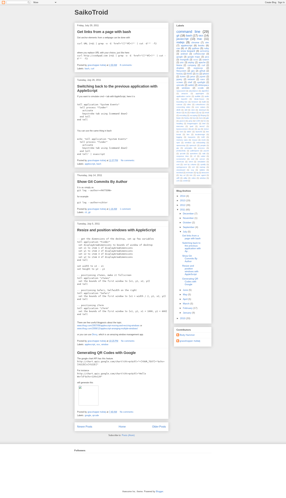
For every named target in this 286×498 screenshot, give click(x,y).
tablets (202, 170)
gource (182, 121)
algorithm (205, 91)
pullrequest (194, 151)
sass (202, 79)
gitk (207, 118)
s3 (195, 156)
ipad (191, 126)
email (207, 113)
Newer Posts (84, 426)
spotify (203, 164)
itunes (183, 76)
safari (203, 156)
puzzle (206, 151)
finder (178, 118)
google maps (194, 57)
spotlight (201, 82)
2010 (183, 318)
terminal (179, 173)
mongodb (184, 60)
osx (98, 344)
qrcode (95, 415)
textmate (189, 173)
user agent (201, 175)
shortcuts (180, 162)
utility (185, 178)
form (201, 118)
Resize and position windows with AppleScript (116, 230)
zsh (177, 181)
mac (199, 38)
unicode (180, 85)
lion (188, 134)
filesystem (181, 71)
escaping (193, 115)
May (185, 294)
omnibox (188, 143)
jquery (179, 79)
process (201, 148)
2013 (183, 200)
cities (189, 104)
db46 (178, 110)
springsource (181, 167)
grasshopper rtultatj (190, 341)
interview (180, 126)
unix (182, 62)
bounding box (182, 102)
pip (177, 148)
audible (197, 96)
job (192, 129)
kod (181, 132)
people (203, 145)
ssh (193, 167)
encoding (183, 115)
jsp (199, 129)
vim (207, 42)
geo (193, 71)
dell (186, 110)
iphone (206, 74)
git (89, 212)
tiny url (183, 175)
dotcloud (202, 110)
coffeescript (199, 54)
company (192, 65)
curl (92, 68)
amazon (184, 93)
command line (188, 32)
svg (192, 170)
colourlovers (200, 104)
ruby (206, 48)
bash (87, 68)
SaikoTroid (91, 12)
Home (122, 426)
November (188, 218)
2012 (183, 205)
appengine (200, 93)
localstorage (200, 134)
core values (200, 107)
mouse (194, 140)
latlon (189, 132)
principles (188, 148)
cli (86, 212)
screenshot (181, 159)
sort (178, 164)
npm (178, 143)
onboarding (200, 143)
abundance (193, 91)
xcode (201, 88)
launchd (199, 132)
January (187, 312)
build (204, 102)
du (186, 113)
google (88, 415)
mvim (203, 140)
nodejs (180, 42)
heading (179, 123)
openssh (192, 145)
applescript (90, 164)
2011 (183, 209)
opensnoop (180, 145)
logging (179, 137)
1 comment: (126, 209)
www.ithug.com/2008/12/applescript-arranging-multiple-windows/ (107, 328)
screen (179, 82)
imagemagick (192, 123)
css (178, 48)
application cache (183, 96)
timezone (205, 173)
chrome (195, 42)
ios (197, 74)
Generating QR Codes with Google (106, 353)
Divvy (94, 334)
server (202, 159)
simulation (201, 162)
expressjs (198, 68)
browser (194, 102)
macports (191, 137)
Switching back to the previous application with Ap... (191, 247)
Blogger (159, 491)
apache (202, 62)
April (185, 299)
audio (207, 96)
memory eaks (182, 140)
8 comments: (126, 65)
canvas (179, 104)
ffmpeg (203, 115)
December (188, 213)
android (184, 54)
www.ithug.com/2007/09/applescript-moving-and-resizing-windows (108, 325)
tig (197, 173)
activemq (204, 51)
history (179, 74)
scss (195, 60)
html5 (189, 74)
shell (190, 82)
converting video (183, 107)
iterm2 (202, 126)
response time (182, 156)
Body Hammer (187, 335)
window (104, 344)
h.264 (198, 121)
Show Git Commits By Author (102, 182)
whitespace (203, 85)
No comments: (128, 160)
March (186, 303)
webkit (191, 85)
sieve (191, 162)
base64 (184, 99)
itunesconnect (182, 129)
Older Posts (159, 426)
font (194, 118)
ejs (200, 113)
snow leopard (188, 51)
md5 (203, 137)
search (205, 60)
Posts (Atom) (128, 435)
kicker (206, 129)
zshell (185, 181)
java (207, 57)
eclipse (193, 113)
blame (179, 65)
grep (190, 121)
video (193, 178)
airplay (191, 62)
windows (186, 88)
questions (194, 154)
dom (193, 110)
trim (191, 175)
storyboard (180, 170)
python (195, 48)
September (189, 227)
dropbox (180, 68)
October (187, 222)
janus (192, 76)
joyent (202, 76)
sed (192, 159)
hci (205, 121)
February (188, 308)
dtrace (179, 113)
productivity (181, 151)
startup (202, 167)
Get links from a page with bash (104, 32)
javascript (182, 38)
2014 (183, 196)
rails (204, 154)
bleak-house (199, 99)
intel (203, 123)
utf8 (177, 178)
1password (180, 91)
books (201, 45)
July (185, 231)
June (186, 290)
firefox (186, 118)
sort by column (190, 164)
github (202, 71)
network (191, 79)
